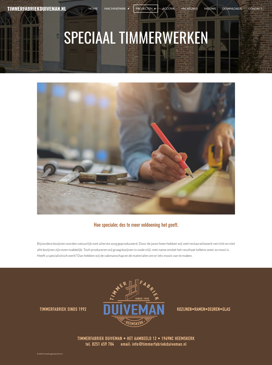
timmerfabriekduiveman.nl (36, 8)
